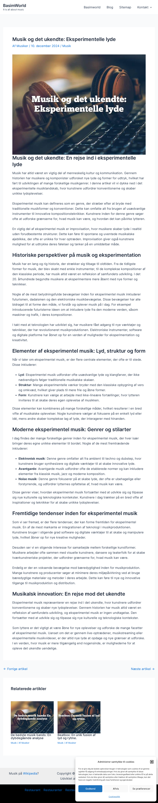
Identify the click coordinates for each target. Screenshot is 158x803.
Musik (66, 46)
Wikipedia (30, 773)
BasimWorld (14, 5)
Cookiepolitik (114, 796)
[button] (151, 761)
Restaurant (32, 790)
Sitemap (125, 7)
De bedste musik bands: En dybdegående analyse (31, 736)
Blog (110, 7)
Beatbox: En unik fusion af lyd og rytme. (77, 736)
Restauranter (53, 790)
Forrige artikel (15, 668)
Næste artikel (143, 668)
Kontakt (142, 7)
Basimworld (92, 7)
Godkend (90, 788)
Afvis (116, 788)
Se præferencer (141, 788)
